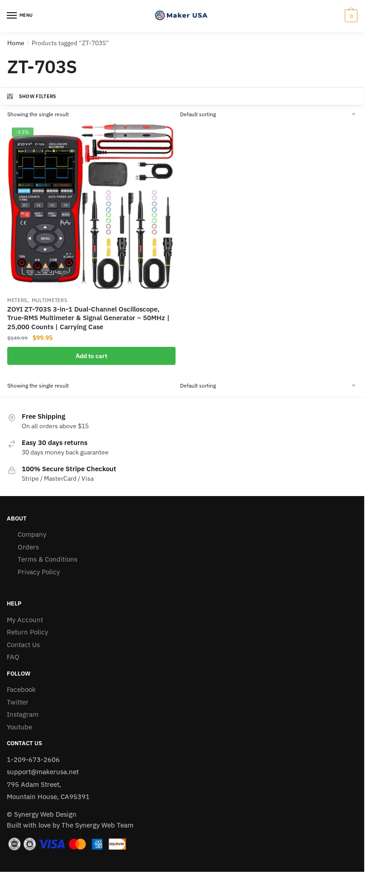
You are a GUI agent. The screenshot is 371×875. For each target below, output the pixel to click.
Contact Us (23, 644)
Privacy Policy (39, 572)
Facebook (21, 689)
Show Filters (38, 96)
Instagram (22, 714)
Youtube (19, 727)
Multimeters (49, 300)
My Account (25, 619)
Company (32, 534)
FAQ (13, 657)
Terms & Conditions (47, 559)
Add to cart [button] (91, 356)
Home (15, 43)
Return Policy (27, 632)
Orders (28, 547)
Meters (17, 300)
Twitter (18, 702)
